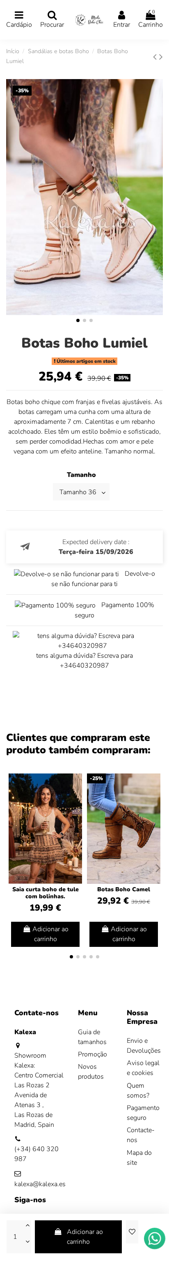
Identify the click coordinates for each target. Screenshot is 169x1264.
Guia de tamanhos (92, 1037)
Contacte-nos (141, 1135)
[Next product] (161, 56)
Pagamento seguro (143, 1112)
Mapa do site (139, 1157)
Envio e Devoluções (144, 1045)
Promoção (92, 1054)
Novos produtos (91, 1071)
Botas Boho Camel (123, 889)
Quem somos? (138, 1090)
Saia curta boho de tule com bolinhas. (45, 893)
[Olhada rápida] (75, 801)
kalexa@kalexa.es (40, 1184)
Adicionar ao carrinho (85, 1236)
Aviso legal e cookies (143, 1067)
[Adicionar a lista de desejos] (132, 1231)
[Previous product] (156, 56)
